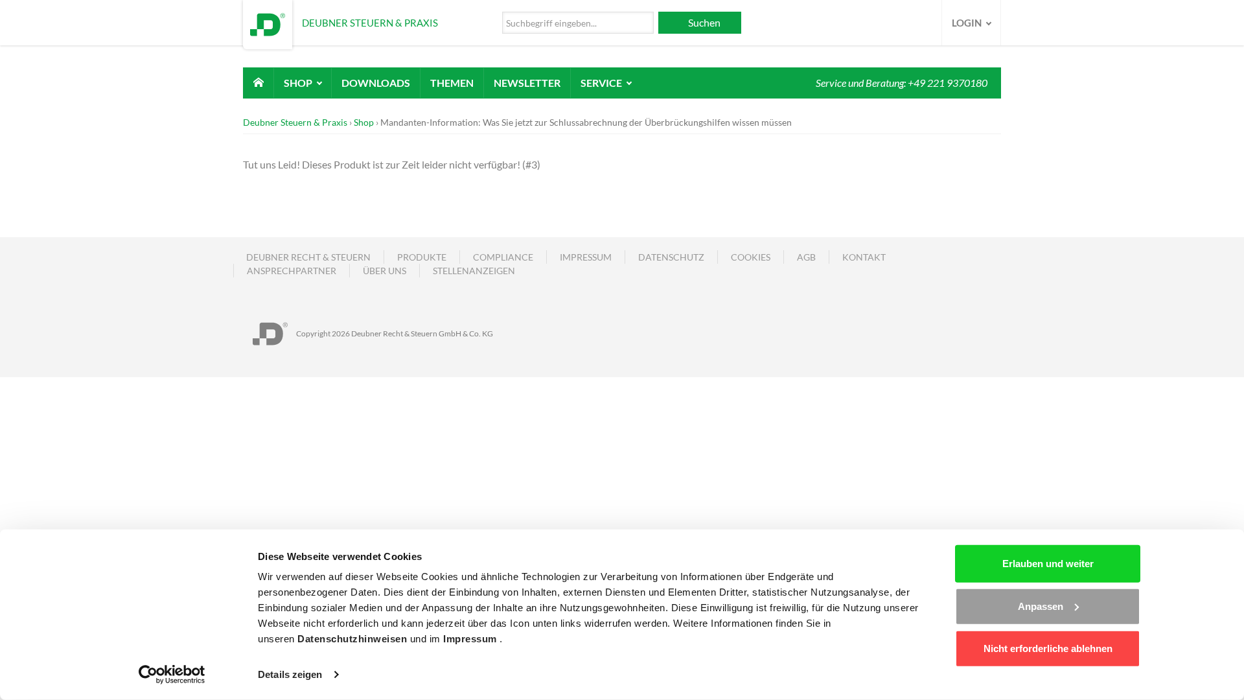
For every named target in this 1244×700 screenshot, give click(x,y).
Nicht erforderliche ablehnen (1048, 648)
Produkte (421, 256)
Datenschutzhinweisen (353, 638)
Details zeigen (290, 674)
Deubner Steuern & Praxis (295, 122)
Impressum (471, 638)
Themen (452, 82)
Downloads (375, 82)
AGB (806, 256)
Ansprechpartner (291, 270)
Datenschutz (671, 256)
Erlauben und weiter (1048, 563)
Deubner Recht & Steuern (308, 256)
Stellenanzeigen (474, 270)
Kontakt (864, 256)
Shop (299, 82)
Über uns (384, 270)
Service (602, 82)
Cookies (750, 256)
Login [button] (968, 23)
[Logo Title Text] (267, 23)
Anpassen (1040, 605)
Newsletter (527, 82)
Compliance (503, 256)
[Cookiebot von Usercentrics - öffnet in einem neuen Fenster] (172, 674)
